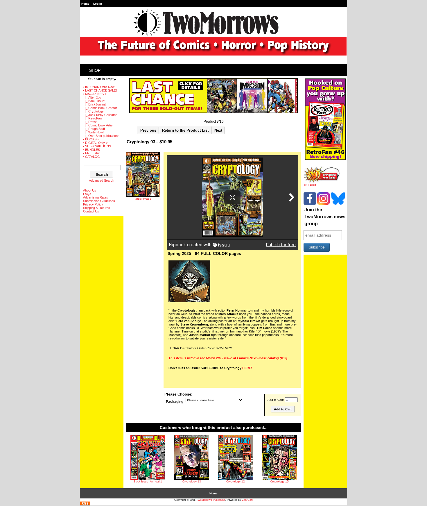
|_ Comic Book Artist (98, 125)
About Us (89, 190)
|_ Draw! (90, 122)
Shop (95, 70)
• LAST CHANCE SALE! (100, 90)
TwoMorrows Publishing (210, 499)
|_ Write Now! (93, 132)
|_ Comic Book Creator (100, 108)
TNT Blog (310, 184)
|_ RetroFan (92, 118)
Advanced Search (101, 180)
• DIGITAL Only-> (95, 142)
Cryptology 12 (235, 481)
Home (85, 3)
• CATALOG (91, 156)
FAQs (87, 194)
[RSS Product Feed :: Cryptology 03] (85, 504)
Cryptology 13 (191, 481)
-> (95, 94)
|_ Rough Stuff (94, 128)
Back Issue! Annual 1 (148, 481)
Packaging (174, 402)
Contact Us (91, 211)
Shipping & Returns (96, 208)
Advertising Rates (95, 197)
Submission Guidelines (99, 201)
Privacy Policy (93, 204)
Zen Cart (247, 499)
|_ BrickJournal (94, 104)
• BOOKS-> (91, 139)
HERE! (247, 368)
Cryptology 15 (279, 481)
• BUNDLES (91, 149)
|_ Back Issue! (94, 101)
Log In (97, 3)
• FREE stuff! (92, 153)
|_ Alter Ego (92, 97)
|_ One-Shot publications (101, 135)
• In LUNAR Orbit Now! (99, 87)
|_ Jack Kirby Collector (100, 115)
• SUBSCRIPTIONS (97, 146)
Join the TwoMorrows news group (324, 216)
